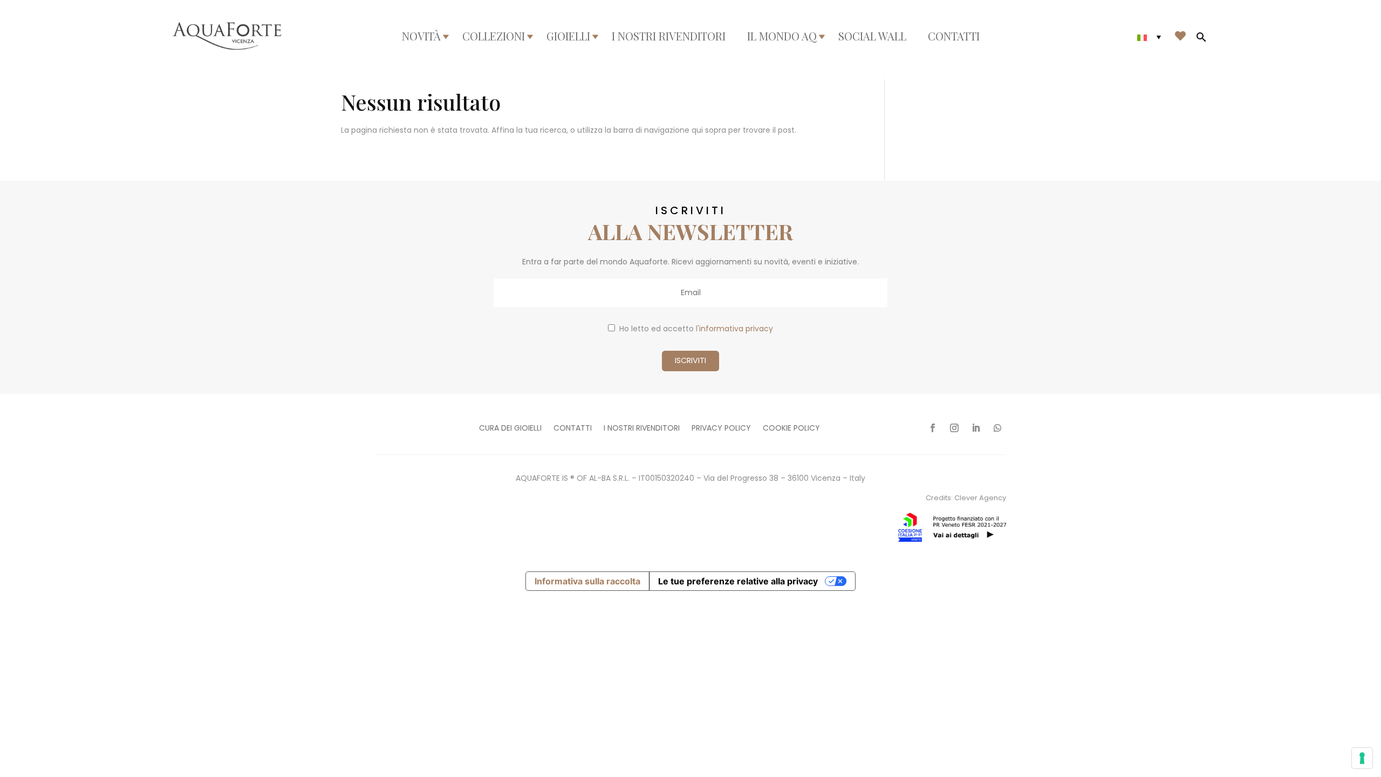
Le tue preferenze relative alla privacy (738, 581)
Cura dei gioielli (510, 428)
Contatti (954, 36)
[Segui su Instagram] (954, 428)
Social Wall (872, 36)
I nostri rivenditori (669, 36)
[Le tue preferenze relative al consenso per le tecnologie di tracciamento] (1362, 758)
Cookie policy (791, 428)
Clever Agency (980, 498)
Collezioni (493, 36)
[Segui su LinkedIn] (976, 428)
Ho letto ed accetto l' (696, 328)
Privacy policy (721, 428)
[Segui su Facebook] (932, 428)
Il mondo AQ (782, 36)
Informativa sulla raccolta (587, 581)
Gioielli (568, 36)
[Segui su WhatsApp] (997, 428)
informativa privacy (736, 328)
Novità (421, 36)
